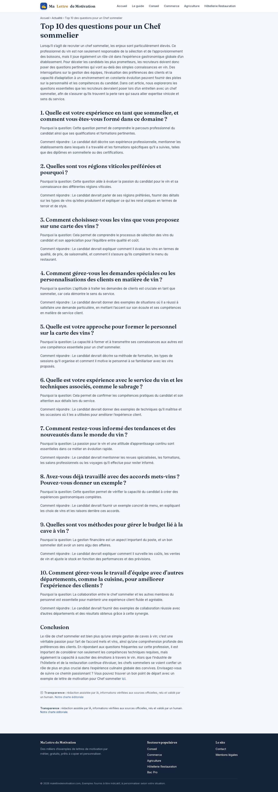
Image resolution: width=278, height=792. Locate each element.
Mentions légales (227, 755)
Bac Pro (152, 772)
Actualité (57, 18)
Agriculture (192, 6)
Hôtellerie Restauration (220, 6)
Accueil (122, 6)
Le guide (138, 6)
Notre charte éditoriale (69, 697)
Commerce (171, 6)
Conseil (154, 6)
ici (123, 679)
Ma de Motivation (68, 6)
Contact (221, 749)
